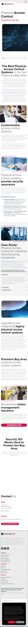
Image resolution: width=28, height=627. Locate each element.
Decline (20, 622)
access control (12, 92)
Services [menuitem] (3, 575)
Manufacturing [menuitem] (4, 572)
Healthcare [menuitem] (3, 566)
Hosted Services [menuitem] (4, 582)
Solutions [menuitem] (3, 552)
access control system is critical (19, 267)
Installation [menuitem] (3, 579)
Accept (11, 622)
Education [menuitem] (3, 567)
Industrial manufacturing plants (8, 261)
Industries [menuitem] (4, 564)
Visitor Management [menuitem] (5, 561)
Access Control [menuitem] (4, 556)
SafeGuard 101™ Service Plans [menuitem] (7, 583)
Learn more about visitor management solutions (14, 425)
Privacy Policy (19, 614)
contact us (12, 455)
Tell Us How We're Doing (10, 524)
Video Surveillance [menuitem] (5, 560)
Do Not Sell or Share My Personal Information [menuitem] (16, 625)
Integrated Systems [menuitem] (5, 555)
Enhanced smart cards (9, 211)
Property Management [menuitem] (6, 569)
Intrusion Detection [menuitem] (5, 558)
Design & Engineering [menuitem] (6, 577)
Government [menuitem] (4, 571)
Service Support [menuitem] (4, 580)
